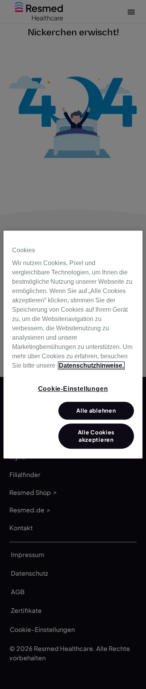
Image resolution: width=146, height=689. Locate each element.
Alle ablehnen (96, 410)
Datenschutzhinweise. (91, 365)
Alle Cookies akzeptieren (96, 436)
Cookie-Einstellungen (73, 388)
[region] (73, 345)
